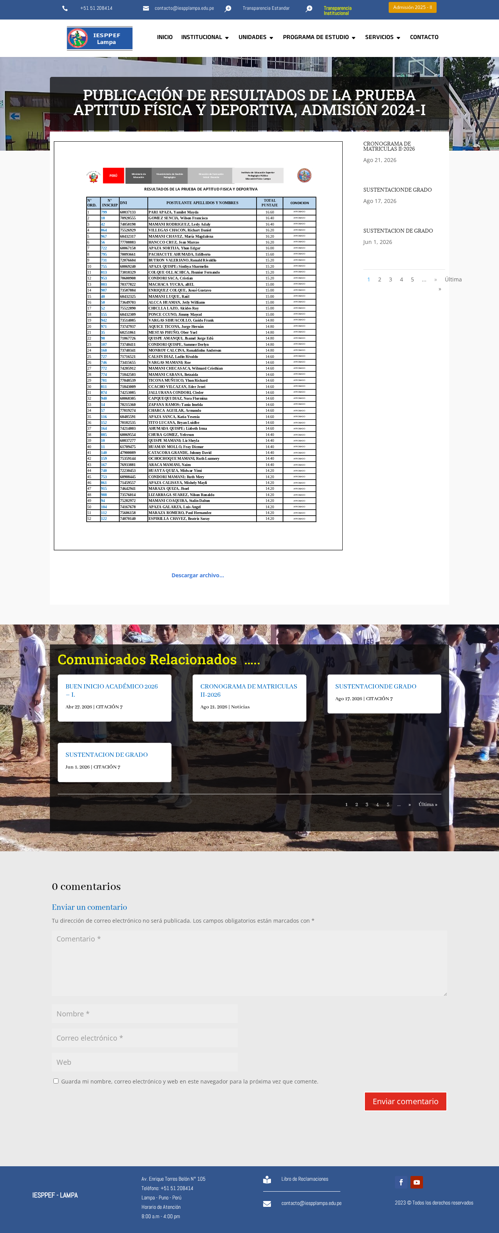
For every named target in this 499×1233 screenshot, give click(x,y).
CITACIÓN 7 (109, 707)
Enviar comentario (406, 1101)
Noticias (240, 707)
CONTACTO (424, 38)
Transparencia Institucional (338, 10)
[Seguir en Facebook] (401, 1182)
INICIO (165, 38)
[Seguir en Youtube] (417, 1182)
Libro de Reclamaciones (304, 1178)
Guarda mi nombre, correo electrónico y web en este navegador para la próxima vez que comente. (190, 1081)
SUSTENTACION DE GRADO (398, 231)
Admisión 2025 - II (412, 7)
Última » (450, 284)
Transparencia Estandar (266, 8)
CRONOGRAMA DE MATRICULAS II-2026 (389, 146)
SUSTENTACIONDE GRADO (397, 190)
